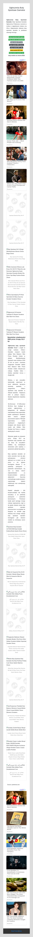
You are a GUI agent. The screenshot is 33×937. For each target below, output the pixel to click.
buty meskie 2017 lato (16, 50)
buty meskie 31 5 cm (16, 42)
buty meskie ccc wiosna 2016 (16, 55)
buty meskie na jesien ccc (16, 53)
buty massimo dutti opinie (16, 37)
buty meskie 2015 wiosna (16, 45)
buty (20, 931)
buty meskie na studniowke (16, 39)
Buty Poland (14, 931)
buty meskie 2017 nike (16, 47)
